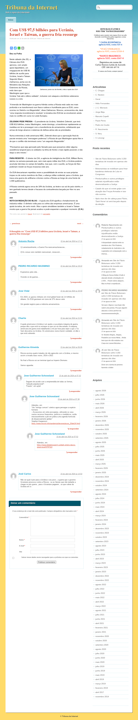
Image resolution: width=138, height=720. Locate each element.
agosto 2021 (100, 610)
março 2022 (100, 606)
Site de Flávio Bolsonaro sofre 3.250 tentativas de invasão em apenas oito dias (111, 161)
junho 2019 (100, 671)
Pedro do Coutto (102, 125)
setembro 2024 (101, 490)
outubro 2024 (101, 485)
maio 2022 (99, 597)
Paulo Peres (100, 121)
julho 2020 (99, 653)
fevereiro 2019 (101, 688)
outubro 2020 (101, 640)
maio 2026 (99, 403)
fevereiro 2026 (101, 416)
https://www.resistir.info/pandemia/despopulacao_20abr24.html (56, 423)
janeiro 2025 (100, 472)
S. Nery (98, 134)
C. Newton (99, 95)
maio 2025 (99, 455)
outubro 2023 (101, 537)
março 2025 (100, 464)
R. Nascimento (101, 129)
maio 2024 (99, 507)
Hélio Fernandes (102, 103)
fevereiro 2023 (101, 567)
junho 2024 (100, 503)
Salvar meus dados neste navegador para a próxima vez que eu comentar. (49, 557)
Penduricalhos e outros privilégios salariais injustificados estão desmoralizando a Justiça (109, 181)
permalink (46, 214)
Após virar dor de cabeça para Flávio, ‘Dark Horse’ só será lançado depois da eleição (111, 201)
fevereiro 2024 (101, 520)
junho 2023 (100, 554)
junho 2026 (100, 399)
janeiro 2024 (100, 524)
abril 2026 (99, 408)
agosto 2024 (100, 494)
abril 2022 (99, 602)
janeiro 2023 (100, 572)
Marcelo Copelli (102, 116)
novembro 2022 (102, 580)
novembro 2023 (102, 533)
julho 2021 (99, 615)
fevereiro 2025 (101, 468)
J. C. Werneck (101, 108)
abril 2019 (99, 679)
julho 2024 (99, 498)
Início (10, 20)
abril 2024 (99, 511)
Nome (22, 540)
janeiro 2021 (100, 632)
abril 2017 (99, 692)
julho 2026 (99, 395)
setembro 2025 (101, 438)
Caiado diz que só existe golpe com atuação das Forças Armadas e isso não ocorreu (110, 191)
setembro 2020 (101, 645)
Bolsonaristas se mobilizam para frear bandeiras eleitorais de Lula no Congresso (111, 171)
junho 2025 (100, 451)
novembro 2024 (102, 481)
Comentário (24, 517)
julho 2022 (99, 589)
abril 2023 (99, 559)
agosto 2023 (100, 546)
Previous (15, 223)
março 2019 (100, 684)
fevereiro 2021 (101, 628)
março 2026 (100, 412)
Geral (30, 214)
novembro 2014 (102, 696)
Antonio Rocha (26, 241)
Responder (77, 257)
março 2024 (100, 515)
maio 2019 (99, 675)
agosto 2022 (100, 584)
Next (80, 223)
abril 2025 (99, 459)
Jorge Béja (100, 112)
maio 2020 (99, 662)
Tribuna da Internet (32, 7)
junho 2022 (100, 593)
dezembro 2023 (102, 528)
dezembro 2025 (102, 425)
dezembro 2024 (102, 477)
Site (20, 552)
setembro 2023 (101, 541)
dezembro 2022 (102, 576)
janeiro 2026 (100, 421)
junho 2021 (100, 619)
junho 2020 (100, 658)
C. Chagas (99, 90)
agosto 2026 (100, 390)
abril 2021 (99, 623)
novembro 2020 (102, 636)
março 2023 (100, 563)
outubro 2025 (101, 434)
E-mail (22, 546)
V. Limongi (99, 138)
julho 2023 (99, 550)
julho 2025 (99, 447)
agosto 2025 (100, 442)
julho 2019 (99, 666)
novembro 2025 (102, 429)
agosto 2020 (100, 649)
